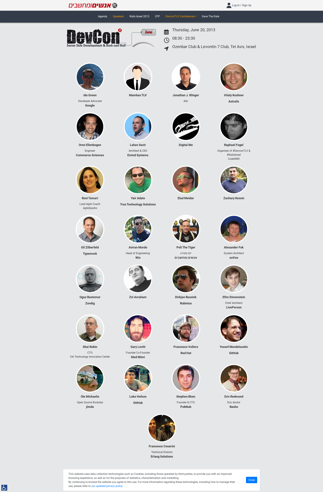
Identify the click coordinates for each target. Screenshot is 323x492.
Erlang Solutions (162, 456)
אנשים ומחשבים (186, 257)
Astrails (233, 101)
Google (90, 105)
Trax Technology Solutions (138, 204)
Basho (234, 407)
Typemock (90, 253)
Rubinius (186, 303)
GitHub (234, 353)
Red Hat (186, 353)
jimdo (90, 407)
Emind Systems (137, 155)
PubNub (185, 407)
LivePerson (234, 307)
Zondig (90, 303)
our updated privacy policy (106, 486)
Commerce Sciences (90, 155)
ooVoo (233, 257)
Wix (137, 257)
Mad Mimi (138, 357)
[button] (181, 16)
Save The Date (210, 16)
